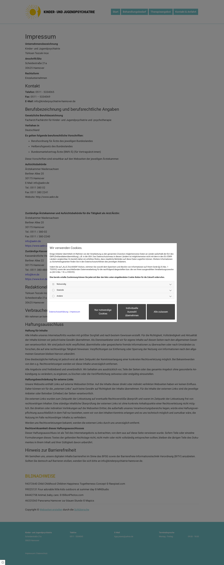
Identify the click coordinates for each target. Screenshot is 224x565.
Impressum (75, 312)
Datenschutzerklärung (58, 312)
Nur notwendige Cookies (102, 311)
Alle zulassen (161, 311)
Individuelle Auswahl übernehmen (132, 312)
